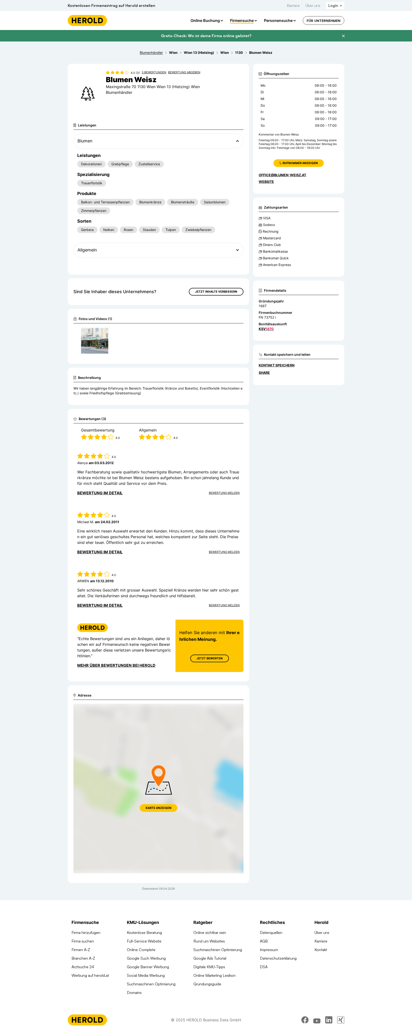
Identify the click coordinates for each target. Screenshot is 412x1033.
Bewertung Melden (224, 493)
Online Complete (141, 949)
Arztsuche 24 (83, 966)
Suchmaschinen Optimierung (151, 984)
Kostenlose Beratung (144, 932)
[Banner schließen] (343, 36)
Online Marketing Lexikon (214, 975)
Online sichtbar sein (209, 932)
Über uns (312, 5)
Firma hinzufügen (86, 932)
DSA (264, 966)
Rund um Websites (209, 941)
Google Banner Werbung (148, 966)
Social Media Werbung (146, 975)
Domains (134, 992)
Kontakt (320, 949)
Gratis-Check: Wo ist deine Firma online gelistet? (206, 35)
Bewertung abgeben (184, 72)
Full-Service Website (144, 941)
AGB (264, 941)
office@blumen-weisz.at (282, 175)
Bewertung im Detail (100, 493)
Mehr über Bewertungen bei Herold (116, 665)
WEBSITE (266, 182)
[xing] (340, 1020)
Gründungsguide (207, 984)
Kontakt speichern (276, 365)
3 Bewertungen (154, 72)
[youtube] (316, 1020)
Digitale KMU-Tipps (209, 966)
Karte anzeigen (158, 808)
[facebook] (305, 1020)
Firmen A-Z (81, 949)
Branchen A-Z (83, 958)
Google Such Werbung (146, 958)
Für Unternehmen (323, 21)
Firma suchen (83, 941)
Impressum (269, 949)
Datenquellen (271, 932)
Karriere (293, 5)
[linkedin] (328, 1020)
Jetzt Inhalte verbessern (216, 291)
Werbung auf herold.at (90, 975)
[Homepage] (87, 20)
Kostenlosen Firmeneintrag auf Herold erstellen (111, 5)
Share (264, 373)
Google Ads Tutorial (209, 958)
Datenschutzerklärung (278, 958)
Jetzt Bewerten (209, 658)
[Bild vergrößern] (104, 333)
